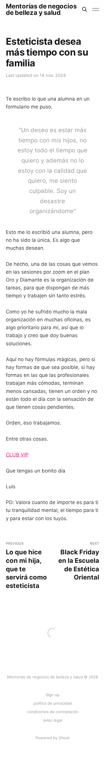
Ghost (64, 737)
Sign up (53, 694)
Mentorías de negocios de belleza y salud (41, 9)
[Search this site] (84, 9)
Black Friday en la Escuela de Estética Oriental (78, 561)
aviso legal (52, 720)
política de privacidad (53, 703)
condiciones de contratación (52, 711)
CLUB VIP (17, 455)
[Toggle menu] (95, 9)
